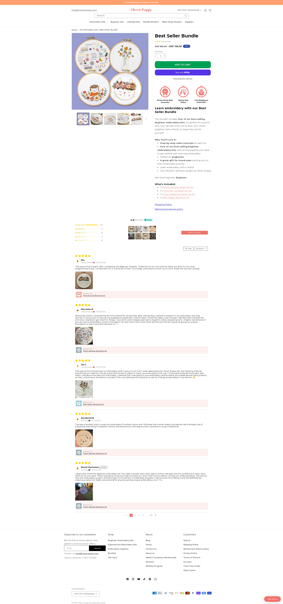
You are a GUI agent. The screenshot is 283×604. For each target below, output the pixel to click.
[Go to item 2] (138, 229)
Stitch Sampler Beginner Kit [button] (95, 351)
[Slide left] (74, 118)
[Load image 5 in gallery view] (137, 119)
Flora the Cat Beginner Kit (177, 191)
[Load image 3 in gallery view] (110, 119)
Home (74, 30)
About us (150, 553)
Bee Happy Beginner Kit (176, 197)
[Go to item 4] (152, 229)
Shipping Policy (190, 544)
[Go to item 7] (145, 236)
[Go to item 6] (138, 236)
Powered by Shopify (97, 603)
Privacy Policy (190, 553)
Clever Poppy (83, 603)
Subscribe (97, 548)
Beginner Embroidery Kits (121, 540)
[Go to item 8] (152, 236)
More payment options (182, 78)
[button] (98, 22)
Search (186, 540)
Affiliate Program (154, 566)
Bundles (112, 553)
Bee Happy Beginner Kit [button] (93, 404)
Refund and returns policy (196, 549)
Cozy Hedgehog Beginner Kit (179, 194)
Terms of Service (191, 557)
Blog (148, 540)
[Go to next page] (156, 515)
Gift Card (112, 557)
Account (187, 562)
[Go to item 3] (145, 229)
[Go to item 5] (131, 236)
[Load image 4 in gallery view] (123, 119)
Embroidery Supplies (118, 549)
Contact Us (151, 549)
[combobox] (141, 15)
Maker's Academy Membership (161, 557)
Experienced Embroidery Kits (122, 544)
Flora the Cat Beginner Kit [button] (94, 296)
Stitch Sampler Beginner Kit (178, 187)
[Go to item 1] (131, 229)
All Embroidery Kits (89, 30)
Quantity (158, 52)
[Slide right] (146, 118)
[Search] (186, 15)
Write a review (194, 233)
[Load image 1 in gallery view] (83, 119)
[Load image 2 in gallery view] (97, 119)
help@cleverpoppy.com (84, 10)
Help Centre (189, 570)
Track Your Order (191, 566)
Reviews (150, 562)
